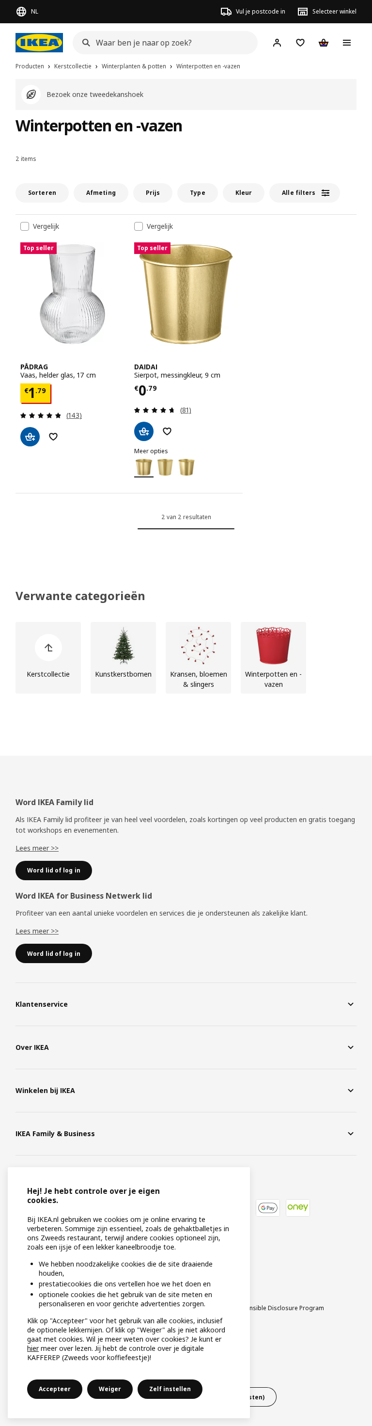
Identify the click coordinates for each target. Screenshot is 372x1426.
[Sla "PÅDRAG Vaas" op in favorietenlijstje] (53, 436)
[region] (129, 1292)
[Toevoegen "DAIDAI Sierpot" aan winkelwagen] (144, 431)
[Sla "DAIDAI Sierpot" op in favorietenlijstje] (167, 431)
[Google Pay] (268, 1208)
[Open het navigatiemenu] (346, 42)
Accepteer (55, 1389)
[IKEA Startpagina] (39, 42)
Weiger (110, 1389)
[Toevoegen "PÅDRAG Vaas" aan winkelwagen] (30, 436)
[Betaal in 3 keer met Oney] (298, 1208)
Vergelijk (46, 226)
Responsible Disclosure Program (278, 1308)
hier (33, 1348)
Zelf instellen (170, 1389)
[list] (186, 657)
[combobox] (162, 42)
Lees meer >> (37, 848)
